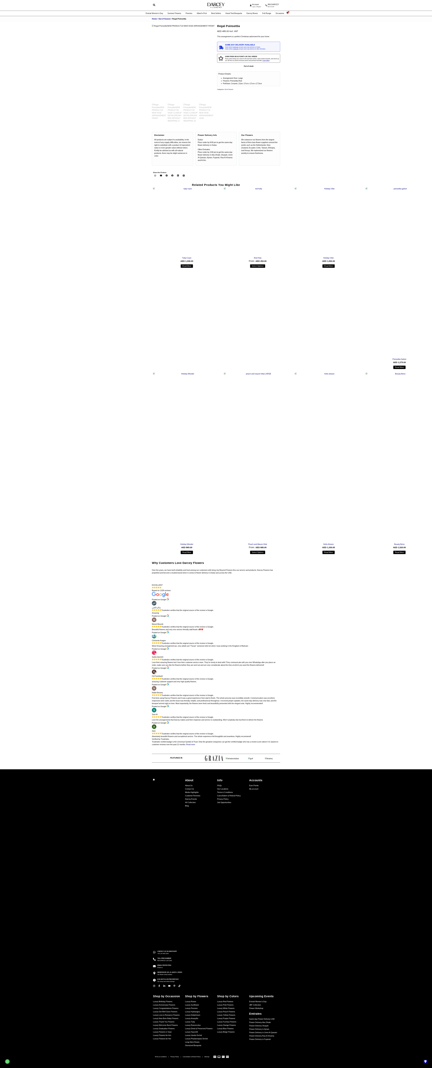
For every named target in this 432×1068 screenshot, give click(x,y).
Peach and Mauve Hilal (257, 544)
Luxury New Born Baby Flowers (165, 1018)
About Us (188, 786)
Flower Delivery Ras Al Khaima (261, 1036)
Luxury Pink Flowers (225, 1005)
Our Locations (222, 789)
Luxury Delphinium (192, 1015)
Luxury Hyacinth (191, 1032)
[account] (251, 5)
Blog (187, 806)
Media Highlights (192, 792)
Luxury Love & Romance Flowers (166, 1015)
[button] (155, 175)
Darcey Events (191, 799)
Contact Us (189, 789)
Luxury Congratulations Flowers (165, 1008)
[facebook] (159, 986)
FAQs (219, 786)
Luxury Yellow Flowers (226, 1015)
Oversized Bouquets (193, 1045)
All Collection (190, 802)
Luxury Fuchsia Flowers (226, 1022)
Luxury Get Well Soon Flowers (165, 1012)
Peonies (189, 13)
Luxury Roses (190, 1002)
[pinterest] (175, 986)
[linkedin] (164, 986)
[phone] (266, 5)
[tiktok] (180, 986)
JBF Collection (255, 1005)
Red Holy (257, 258)
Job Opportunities (224, 802)
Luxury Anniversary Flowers (164, 1005)
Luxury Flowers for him (162, 1035)
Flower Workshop (256, 1008)
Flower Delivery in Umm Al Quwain (263, 1032)
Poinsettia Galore (399, 359)
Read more (186, 266)
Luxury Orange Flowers (226, 1025)
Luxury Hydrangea (192, 1012)
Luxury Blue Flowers (225, 1029)
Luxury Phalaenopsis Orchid (196, 1039)
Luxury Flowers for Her (162, 1039)
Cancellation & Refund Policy (229, 796)
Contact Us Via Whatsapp (167, 951)
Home (154, 19)
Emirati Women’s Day (154, 13)
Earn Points (254, 786)
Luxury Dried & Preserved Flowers (199, 1029)
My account (253, 789)
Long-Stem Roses (192, 1042)
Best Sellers (216, 13)
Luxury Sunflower (192, 1005)
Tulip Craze (186, 258)
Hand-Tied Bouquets (233, 13)
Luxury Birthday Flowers (162, 1002)
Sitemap (206, 1057)
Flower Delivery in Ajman (259, 1029)
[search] (154, 5)
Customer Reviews (192, 796)
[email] (154, 966)
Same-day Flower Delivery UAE (262, 1019)
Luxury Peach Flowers (226, 1012)
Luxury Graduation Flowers (164, 1029)
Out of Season (165, 19)
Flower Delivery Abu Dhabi (260, 1022)
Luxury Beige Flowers (226, 1032)
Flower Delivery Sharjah (259, 1026)
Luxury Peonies (191, 1008)
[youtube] (170, 986)
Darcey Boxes (252, 13)
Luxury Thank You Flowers (163, 1022)
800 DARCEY (273, 4)
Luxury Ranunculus (193, 1025)
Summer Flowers (174, 13)
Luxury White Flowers (225, 1008)
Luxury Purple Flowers (226, 1018)
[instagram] (154, 986)
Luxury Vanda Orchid (193, 1035)
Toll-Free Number (164, 958)
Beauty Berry (399, 544)
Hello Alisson (328, 544)
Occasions (280, 13)
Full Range (266, 13)
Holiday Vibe (328, 258)
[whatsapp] (154, 952)
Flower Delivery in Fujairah (260, 1039)
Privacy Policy (222, 799)
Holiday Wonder (186, 544)
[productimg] (186, 221)
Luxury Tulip (190, 1022)
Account (255, 4)
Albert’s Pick (202, 13)
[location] (154, 973)
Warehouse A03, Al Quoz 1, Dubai (169, 972)
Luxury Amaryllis (191, 1018)
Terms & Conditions (225, 792)
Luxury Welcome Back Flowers (165, 1025)
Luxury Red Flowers (225, 1002)
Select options (257, 266)
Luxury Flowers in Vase (162, 1032)
